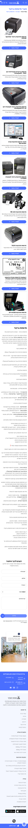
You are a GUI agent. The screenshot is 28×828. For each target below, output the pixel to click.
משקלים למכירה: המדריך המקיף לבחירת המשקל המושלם (15, 762)
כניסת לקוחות (22, 727)
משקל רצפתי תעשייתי (20, 768)
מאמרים (24, 719)
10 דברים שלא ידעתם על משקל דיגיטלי (16, 771)
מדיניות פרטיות (22, 788)
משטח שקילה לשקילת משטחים (17, 738)
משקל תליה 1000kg (21, 747)
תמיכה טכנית (22, 799)
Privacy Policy (22, 793)
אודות (24, 716)
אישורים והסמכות (21, 801)
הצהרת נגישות (22, 782)
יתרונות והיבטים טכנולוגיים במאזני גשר (16, 765)
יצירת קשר (23, 724)
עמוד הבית (23, 713)
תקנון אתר (23, 790)
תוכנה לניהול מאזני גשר (20, 752)
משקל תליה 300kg (21, 749)
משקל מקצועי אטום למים (19, 744)
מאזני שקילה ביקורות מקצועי (18, 741)
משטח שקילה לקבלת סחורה (18, 736)
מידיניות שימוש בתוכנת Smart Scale (16, 796)
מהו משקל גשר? (22, 774)
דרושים (24, 722)
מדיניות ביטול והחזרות (20, 785)
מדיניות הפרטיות (9, 620)
